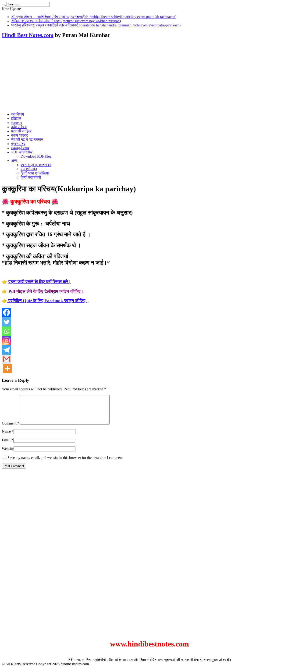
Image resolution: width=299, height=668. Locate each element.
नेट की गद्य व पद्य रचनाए (27, 140)
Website (8, 449)
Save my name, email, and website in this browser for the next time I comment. (65, 458)
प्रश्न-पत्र (18, 144)
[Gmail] (6, 359)
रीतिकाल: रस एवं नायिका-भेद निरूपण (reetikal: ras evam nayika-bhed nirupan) (66, 21)
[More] (7, 368)
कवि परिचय (19, 127)
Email (6, 440)
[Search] (4, 5)
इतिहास (16, 118)
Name (6, 431)
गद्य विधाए (17, 114)
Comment (10, 423)
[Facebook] (6, 312)
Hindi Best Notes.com (27, 35)
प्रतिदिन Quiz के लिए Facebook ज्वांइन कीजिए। (47, 300)
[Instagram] (6, 340)
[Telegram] (6, 350)
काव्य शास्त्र (19, 135)
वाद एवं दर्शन (29, 169)
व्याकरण (16, 123)
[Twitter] (6, 322)
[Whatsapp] (6, 331)
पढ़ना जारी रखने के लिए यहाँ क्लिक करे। (39, 281)
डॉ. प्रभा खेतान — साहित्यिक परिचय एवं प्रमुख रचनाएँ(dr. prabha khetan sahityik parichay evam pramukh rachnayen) (93, 17)
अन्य (14, 161)
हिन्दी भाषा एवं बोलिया (35, 173)
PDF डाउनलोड (21, 152)
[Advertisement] (149, 76)
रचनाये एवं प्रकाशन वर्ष (36, 165)
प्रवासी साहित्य (21, 131)
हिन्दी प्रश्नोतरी (31, 177)
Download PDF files (36, 156)
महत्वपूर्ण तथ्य (20, 148)
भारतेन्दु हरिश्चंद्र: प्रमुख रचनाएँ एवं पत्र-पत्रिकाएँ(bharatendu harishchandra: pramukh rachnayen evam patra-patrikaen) (96, 25)
